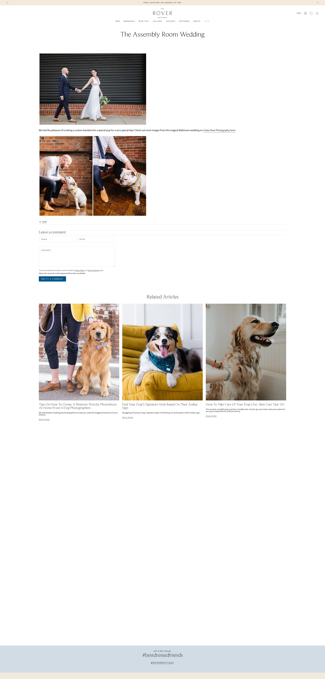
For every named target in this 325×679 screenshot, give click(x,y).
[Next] (317, 3)
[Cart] (317, 13)
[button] (157, 21)
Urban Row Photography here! (219, 130)
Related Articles (162, 297)
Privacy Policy (79, 270)
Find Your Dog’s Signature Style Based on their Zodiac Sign (160, 406)
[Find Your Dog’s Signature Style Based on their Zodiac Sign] (162, 352)
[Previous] (7, 3)
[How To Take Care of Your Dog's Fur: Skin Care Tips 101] (246, 352)
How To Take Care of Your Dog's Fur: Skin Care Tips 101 (245, 404)
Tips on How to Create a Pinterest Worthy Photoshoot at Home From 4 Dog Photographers (78, 406)
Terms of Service (93, 270)
